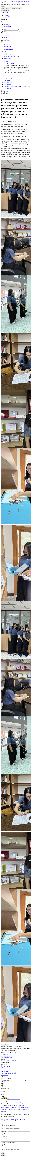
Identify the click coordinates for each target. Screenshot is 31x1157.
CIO (5, 51)
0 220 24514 (13, 1052)
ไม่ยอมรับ (3, 1155)
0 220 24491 (7, 1054)
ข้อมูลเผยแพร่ (7, 54)
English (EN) (7, 17)
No (4, 1124)
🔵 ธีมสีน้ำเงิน (7, 26)
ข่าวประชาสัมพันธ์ (9, 63)
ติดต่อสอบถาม (7, 58)
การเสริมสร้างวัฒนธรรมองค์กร (12, 56)
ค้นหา (2, 29)
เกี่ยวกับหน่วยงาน (8, 49)
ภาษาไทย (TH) (4, 12)
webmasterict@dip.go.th (6, 1057)
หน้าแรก (6, 61)
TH (1, 32)
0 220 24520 (6, 1052)
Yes (4, 1122)
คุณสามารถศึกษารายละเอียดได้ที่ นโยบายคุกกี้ (13, 1119)
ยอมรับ (2, 1153)
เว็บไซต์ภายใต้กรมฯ (6, 93)
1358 (8, 19)
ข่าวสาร (6, 53)
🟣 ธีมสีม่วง (7, 24)
